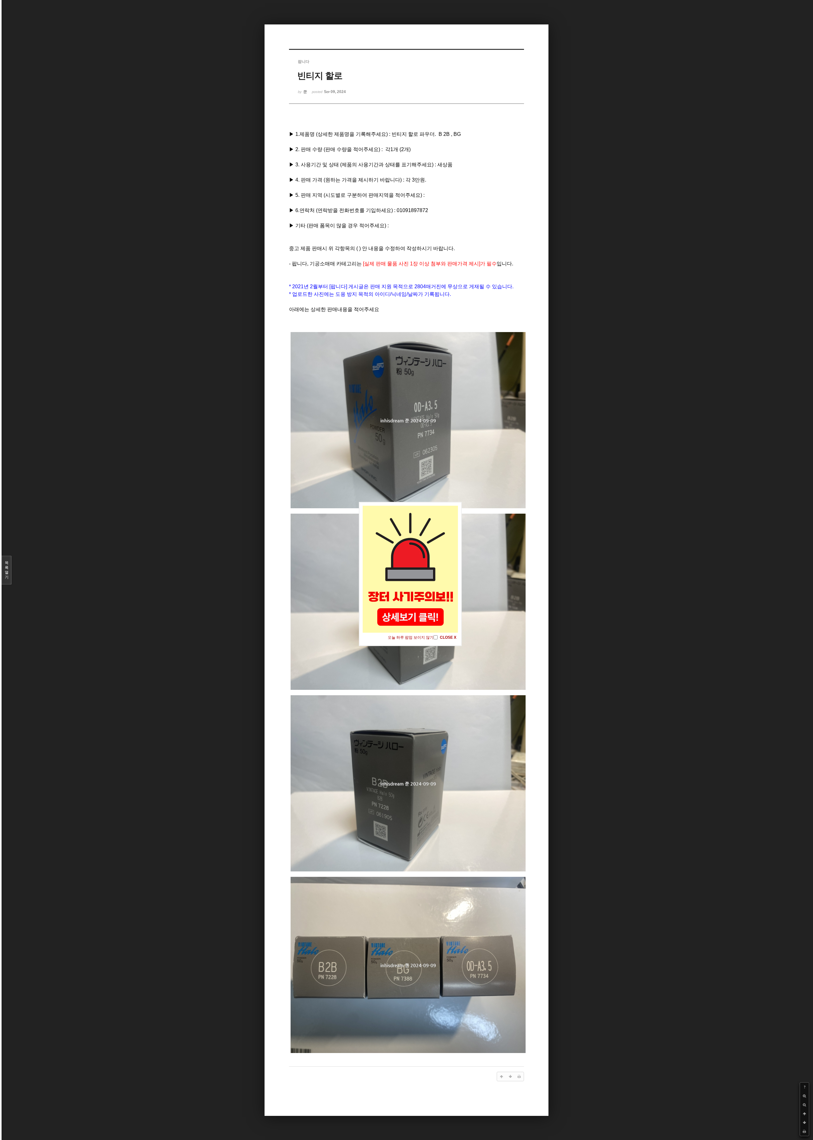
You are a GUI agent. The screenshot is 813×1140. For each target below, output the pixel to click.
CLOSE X (448, 637)
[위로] (804, 1113)
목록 (7, 570)
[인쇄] (804, 1131)
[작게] (804, 1104)
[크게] (804, 1095)
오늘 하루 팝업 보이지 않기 (410, 637)
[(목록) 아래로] (804, 1122)
